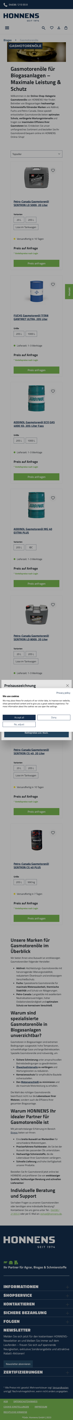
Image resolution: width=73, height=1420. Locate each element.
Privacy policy (63, 693)
